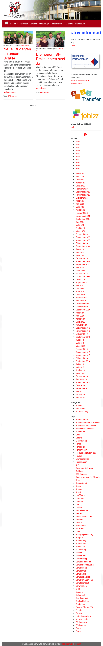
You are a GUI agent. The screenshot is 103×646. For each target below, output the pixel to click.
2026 (78, 141)
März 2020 (80, 321)
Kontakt (77, 643)
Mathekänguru (82, 510)
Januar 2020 (81, 324)
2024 (78, 147)
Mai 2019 (80, 342)
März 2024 (80, 231)
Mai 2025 (80, 206)
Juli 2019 (80, 339)
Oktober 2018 (82, 358)
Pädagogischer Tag (84, 534)
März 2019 (80, 345)
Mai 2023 (80, 252)
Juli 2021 (80, 285)
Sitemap (69, 23)
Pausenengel (82, 540)
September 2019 (83, 336)
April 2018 (80, 370)
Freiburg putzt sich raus (86, 452)
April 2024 (80, 228)
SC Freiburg (81, 549)
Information (25, 45)
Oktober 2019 (82, 333)
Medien (79, 513)
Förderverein (56, 23)
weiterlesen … (10, 91)
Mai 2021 (80, 288)
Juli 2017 (80, 391)
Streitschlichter (82, 601)
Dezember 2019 (83, 327)
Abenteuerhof (82, 419)
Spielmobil (80, 594)
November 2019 (83, 330)
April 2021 (80, 291)
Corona (79, 437)
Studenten (13, 96)
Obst (78, 531)
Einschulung (81, 440)
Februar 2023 (82, 258)
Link (72, 126)
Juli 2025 (80, 200)
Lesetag (79, 501)
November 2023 (83, 240)
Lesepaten (80, 498)
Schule (13, 23)
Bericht (79, 405)
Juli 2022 (80, 267)
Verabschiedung (83, 619)
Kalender (24, 23)
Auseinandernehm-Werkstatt (88, 422)
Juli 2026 (80, 173)
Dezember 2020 (83, 303)
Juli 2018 (80, 364)
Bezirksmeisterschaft (85, 428)
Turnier (79, 613)
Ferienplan (80, 446)
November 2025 (83, 194)
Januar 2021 (81, 300)
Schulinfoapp (81, 558)
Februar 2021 (82, 297)
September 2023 (83, 246)
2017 (78, 168)
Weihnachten (81, 622)
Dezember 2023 (83, 237)
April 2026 (80, 182)
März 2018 (80, 373)
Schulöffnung (82, 570)
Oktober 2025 (82, 197)
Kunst (78, 492)
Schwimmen (81, 585)
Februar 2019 (82, 349)
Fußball (79, 455)
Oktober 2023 (82, 243)
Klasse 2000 (81, 483)
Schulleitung (81, 567)
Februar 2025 (82, 212)
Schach (79, 552)
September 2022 (83, 264)
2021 (78, 156)
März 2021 (80, 294)
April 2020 (80, 318)
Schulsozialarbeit (83, 576)
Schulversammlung (84, 579)
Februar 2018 (82, 376)
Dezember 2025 (83, 191)
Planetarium (81, 543)
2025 (78, 144)
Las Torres (80, 495)
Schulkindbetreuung (39, 23)
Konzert (79, 489)
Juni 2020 (80, 315)
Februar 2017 (82, 394)
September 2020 (83, 309)
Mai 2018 (80, 367)
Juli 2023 (80, 249)
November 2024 (83, 215)
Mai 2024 (80, 225)
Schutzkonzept (82, 582)
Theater (79, 610)
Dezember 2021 (83, 276)
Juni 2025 (80, 203)
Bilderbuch (80, 431)
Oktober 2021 (82, 279)
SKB (78, 588)
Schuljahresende (83, 561)
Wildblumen (81, 625)
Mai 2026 (80, 179)
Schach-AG (81, 555)
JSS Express (81, 473)
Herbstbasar (81, 461)
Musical (79, 522)
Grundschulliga (82, 458)
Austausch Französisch (86, 425)
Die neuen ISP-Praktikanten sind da (50, 58)
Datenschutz (67, 643)
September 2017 (83, 388)
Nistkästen (80, 528)
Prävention (80, 546)
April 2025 (80, 209)
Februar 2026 (82, 188)
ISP (9, 96)
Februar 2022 (82, 273)
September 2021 (83, 282)
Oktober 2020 (82, 306)
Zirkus (78, 628)
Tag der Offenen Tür (84, 607)
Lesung (79, 504)
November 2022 (83, 261)
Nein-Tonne (81, 525)
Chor (78, 434)
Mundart (79, 519)
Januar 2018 (81, 379)
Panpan (79, 537)
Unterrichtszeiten (83, 616)
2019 (78, 162)
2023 (78, 150)
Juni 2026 (80, 176)
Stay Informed (82, 597)
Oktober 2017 (82, 385)
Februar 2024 (82, 234)
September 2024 (83, 218)
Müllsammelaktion (84, 516)
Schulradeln (81, 573)
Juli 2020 (80, 312)
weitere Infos (76, 83)
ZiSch (78, 631)
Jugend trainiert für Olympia (88, 477)
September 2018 (83, 361)
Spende (79, 591)
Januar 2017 (81, 397)
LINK (73, 45)
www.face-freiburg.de (80, 80)
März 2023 (80, 255)
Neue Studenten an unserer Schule (17, 53)
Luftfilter (79, 507)
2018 (78, 165)
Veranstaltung (82, 411)
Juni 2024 (80, 221)
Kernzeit (79, 480)
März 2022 (80, 270)
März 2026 (80, 185)
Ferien (78, 443)
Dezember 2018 (83, 352)
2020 (78, 159)
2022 (78, 153)
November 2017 (83, 382)
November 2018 (83, 355)
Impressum (80, 23)
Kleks (78, 486)
